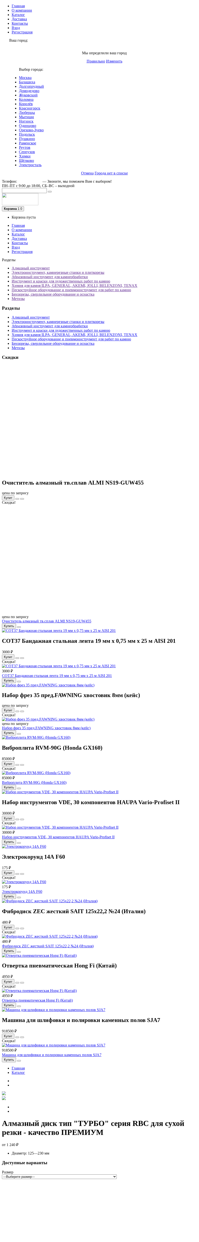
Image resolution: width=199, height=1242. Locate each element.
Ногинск (26, 121)
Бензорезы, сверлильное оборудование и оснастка (53, 294)
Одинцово (27, 126)
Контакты (20, 23)
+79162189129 (29, 181)
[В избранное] (17, 499)
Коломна (26, 99)
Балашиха (27, 82)
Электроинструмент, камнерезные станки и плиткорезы (58, 272)
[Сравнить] (22, 499)
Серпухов (27, 152)
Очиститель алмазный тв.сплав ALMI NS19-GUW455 (46, 621)
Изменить (114, 61)
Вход (16, 28)
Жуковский (28, 95)
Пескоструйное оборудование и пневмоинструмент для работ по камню (71, 290)
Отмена (87, 173)
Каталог (18, 15)
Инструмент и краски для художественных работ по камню (61, 281)
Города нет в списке (111, 173)
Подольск (27, 134)
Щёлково (26, 160)
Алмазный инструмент (31, 268)
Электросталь (30, 165)
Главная (18, 6)
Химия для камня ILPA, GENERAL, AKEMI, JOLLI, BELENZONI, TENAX (74, 285)
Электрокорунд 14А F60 (22, 891)
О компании (22, 10)
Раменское (27, 143)
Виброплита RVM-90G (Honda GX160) (34, 782)
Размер (7, 1172)
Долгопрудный (31, 86)
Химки (25, 156)
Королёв (26, 104)
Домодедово (29, 91)
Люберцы (27, 112)
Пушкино (27, 139)
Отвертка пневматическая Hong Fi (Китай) (37, 1000)
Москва (25, 78)
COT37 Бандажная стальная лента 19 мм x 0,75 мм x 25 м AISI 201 (57, 676)
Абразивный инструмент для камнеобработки (50, 277)
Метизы (18, 299)
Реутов (24, 147)
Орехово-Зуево (31, 130)
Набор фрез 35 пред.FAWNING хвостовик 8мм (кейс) (46, 728)
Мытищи (26, 117)
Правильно (96, 61)
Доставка (19, 19)
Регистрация (22, 32)
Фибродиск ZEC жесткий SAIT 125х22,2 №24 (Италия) (48, 946)
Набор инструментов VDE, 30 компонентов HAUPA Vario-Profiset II (58, 837)
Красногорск (29, 108)
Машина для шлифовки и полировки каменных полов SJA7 (51, 1055)
